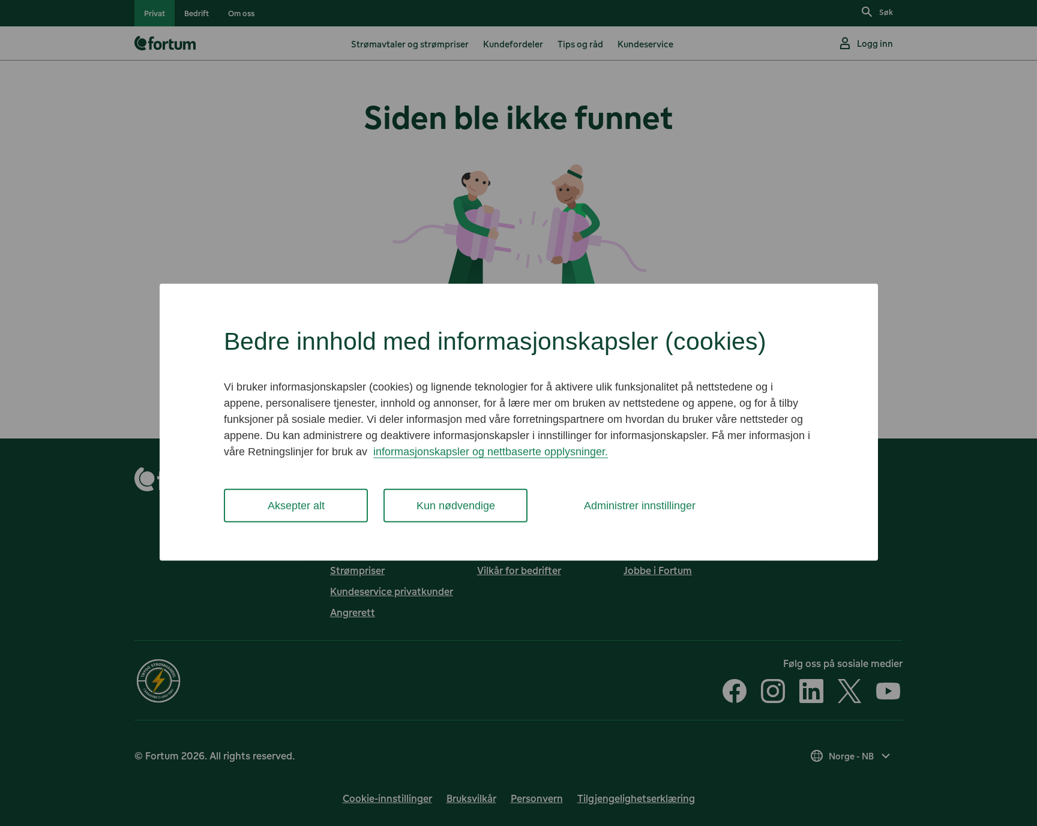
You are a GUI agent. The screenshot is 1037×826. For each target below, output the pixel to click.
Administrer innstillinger (640, 505)
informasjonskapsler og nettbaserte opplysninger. (490, 451)
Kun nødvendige (455, 505)
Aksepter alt (296, 505)
